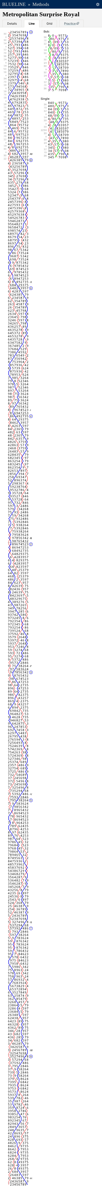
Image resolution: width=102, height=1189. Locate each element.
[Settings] (97, 4)
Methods (40, 4)
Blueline (14, 4)
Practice (70, 23)
